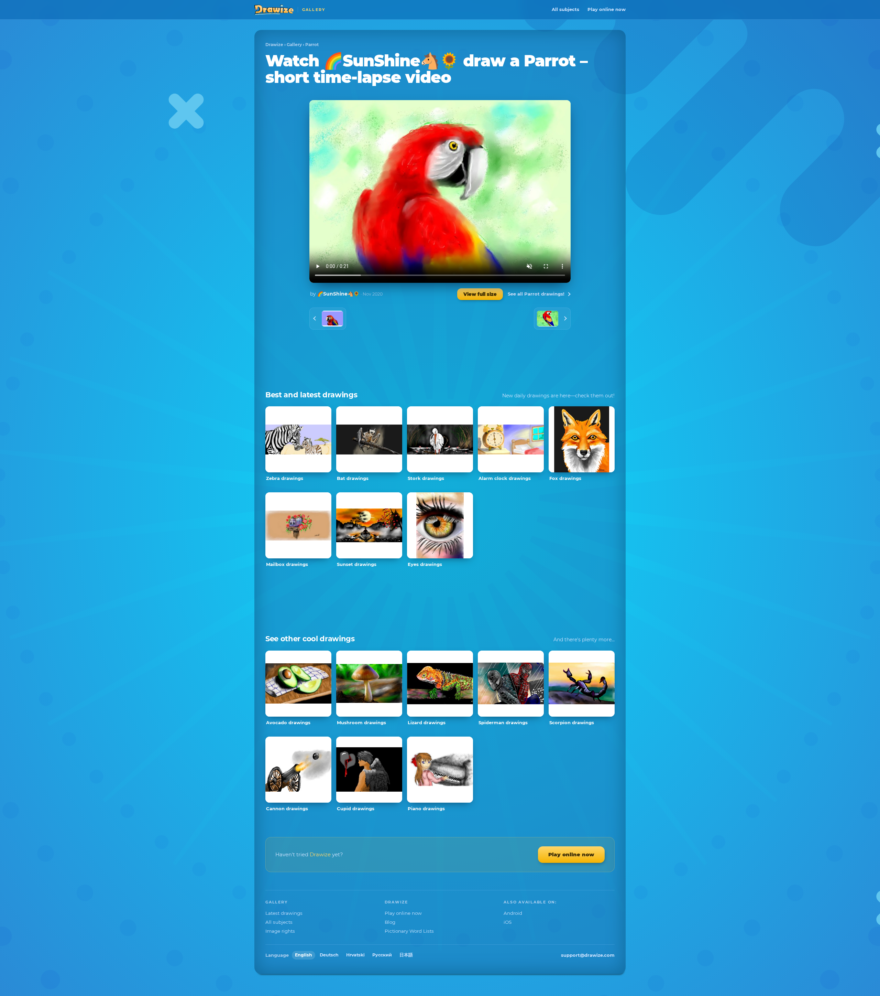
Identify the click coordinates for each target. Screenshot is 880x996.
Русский (382, 954)
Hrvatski (355, 954)
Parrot (312, 44)
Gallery (294, 44)
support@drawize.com (588, 955)
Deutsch (329, 954)
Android (513, 913)
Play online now (606, 9)
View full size (480, 294)
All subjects (565, 9)
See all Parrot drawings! (536, 294)
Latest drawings (283, 913)
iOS (508, 922)
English (303, 954)
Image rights (280, 931)
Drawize (274, 44)
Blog (390, 922)
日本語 (406, 954)
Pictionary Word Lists (409, 931)
